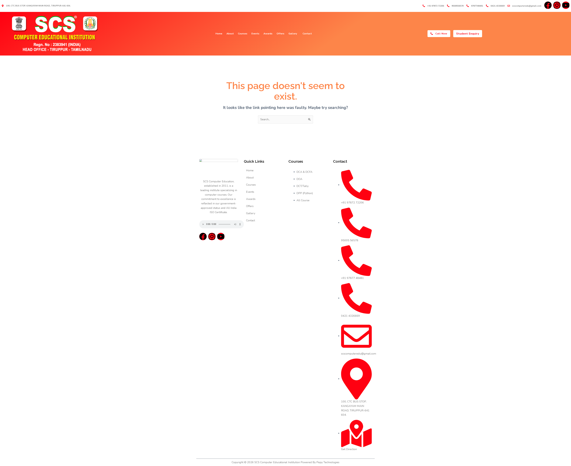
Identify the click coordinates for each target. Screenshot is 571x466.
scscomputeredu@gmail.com (526, 5)
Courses (242, 33)
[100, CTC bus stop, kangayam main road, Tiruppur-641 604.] (2, 6)
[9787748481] (467, 6)
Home (218, 33)
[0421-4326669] (487, 6)
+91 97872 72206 (435, 5)
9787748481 (477, 5)
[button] (467, 33)
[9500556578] (448, 6)
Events (255, 33)
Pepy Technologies (327, 462)
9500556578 (457, 5)
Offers (280, 33)
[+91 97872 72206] (424, 6)
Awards (267, 33)
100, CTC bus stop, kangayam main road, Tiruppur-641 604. (38, 5)
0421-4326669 (498, 5)
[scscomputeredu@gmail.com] (509, 6)
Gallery (292, 33)
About (230, 33)
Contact (307, 33)
